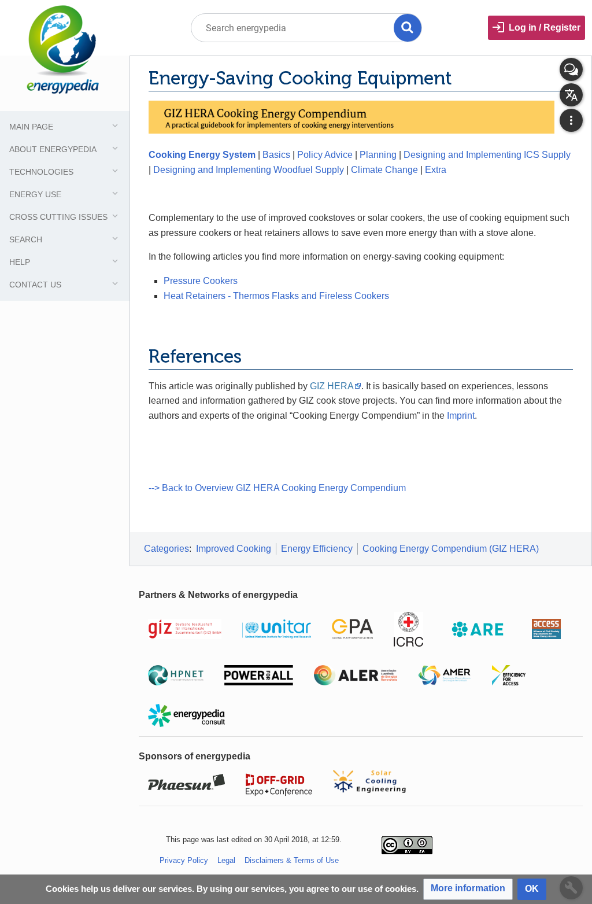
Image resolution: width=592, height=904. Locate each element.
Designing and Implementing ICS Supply (487, 155)
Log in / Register (544, 27)
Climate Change (384, 170)
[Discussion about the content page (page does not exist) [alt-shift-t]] (571, 69)
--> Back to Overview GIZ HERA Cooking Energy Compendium (277, 488)
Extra (435, 170)
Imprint (461, 415)
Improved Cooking (233, 549)
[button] (468, 889)
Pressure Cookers (201, 281)
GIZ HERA (332, 386)
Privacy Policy (184, 860)
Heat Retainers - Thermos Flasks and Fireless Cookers (276, 296)
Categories (166, 549)
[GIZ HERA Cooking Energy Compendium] (351, 116)
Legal (226, 860)
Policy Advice (325, 155)
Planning (378, 155)
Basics (276, 155)
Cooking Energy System (202, 155)
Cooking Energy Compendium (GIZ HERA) (450, 549)
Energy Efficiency (317, 549)
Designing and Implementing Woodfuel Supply (248, 170)
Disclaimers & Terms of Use (292, 860)
